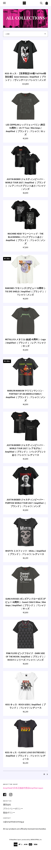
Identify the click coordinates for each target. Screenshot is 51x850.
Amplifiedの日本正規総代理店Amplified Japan (23, 788)
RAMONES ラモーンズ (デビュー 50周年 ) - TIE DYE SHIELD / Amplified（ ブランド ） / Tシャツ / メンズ (25, 291)
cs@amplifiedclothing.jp (13, 821)
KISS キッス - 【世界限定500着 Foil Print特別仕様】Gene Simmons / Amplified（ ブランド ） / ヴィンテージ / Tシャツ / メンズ (25, 76)
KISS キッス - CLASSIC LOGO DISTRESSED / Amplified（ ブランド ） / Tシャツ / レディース (25, 755)
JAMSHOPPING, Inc (36, 839)
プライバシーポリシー (13, 808)
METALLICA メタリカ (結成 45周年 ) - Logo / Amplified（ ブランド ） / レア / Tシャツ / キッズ (25, 342)
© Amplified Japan (15, 839)
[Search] (41, 3)
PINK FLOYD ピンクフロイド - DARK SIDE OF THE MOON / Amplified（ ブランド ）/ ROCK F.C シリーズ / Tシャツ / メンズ (25, 656)
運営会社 (7, 804)
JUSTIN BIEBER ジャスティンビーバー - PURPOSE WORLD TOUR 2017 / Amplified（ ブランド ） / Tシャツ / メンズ (25, 503)
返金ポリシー (9, 812)
